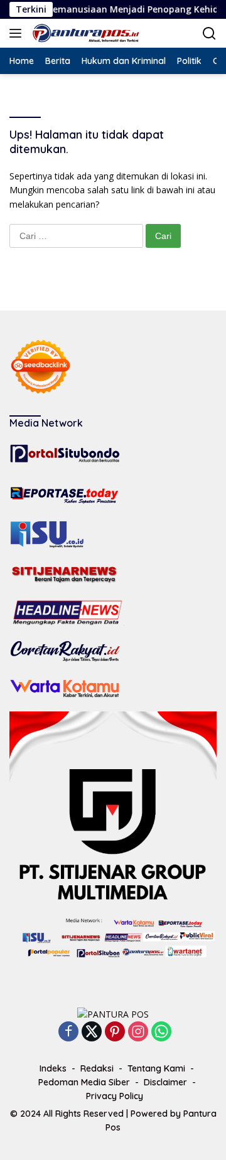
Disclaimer (165, 1082)
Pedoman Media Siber (84, 1082)
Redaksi (97, 1068)
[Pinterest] (115, 1032)
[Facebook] (68, 1032)
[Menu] (17, 33)
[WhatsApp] (161, 1032)
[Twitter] (92, 1032)
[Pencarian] (209, 33)
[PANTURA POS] (84, 33)
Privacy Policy (114, 1096)
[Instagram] (138, 1032)
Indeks (53, 1068)
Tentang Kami (156, 1068)
